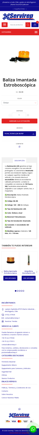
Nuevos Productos (8, 378)
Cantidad (19, 111)
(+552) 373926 (10, 315)
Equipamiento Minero (9, 365)
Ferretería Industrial (8, 362)
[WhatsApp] (19, 409)
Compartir (19, 144)
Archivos (19, 128)
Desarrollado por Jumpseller (19, 433)
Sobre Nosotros (7, 394)
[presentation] (2, 271)
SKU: (17, 92)
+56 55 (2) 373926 (8, 338)
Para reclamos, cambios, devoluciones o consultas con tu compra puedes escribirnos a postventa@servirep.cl (19, 350)
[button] (21, 9)
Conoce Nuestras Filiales (10, 398)
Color (19, 98)
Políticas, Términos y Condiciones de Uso (16, 388)
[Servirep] (18, 17)
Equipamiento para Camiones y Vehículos (16, 368)
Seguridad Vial (6, 372)
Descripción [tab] (20, 161)
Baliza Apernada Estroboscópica (10, 272)
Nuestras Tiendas (11, 321)
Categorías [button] (6, 32)
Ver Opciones (10, 278)
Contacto (5, 391)
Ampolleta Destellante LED (28, 272)
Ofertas (4, 375)
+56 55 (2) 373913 (8, 341)
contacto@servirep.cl (12, 318)
